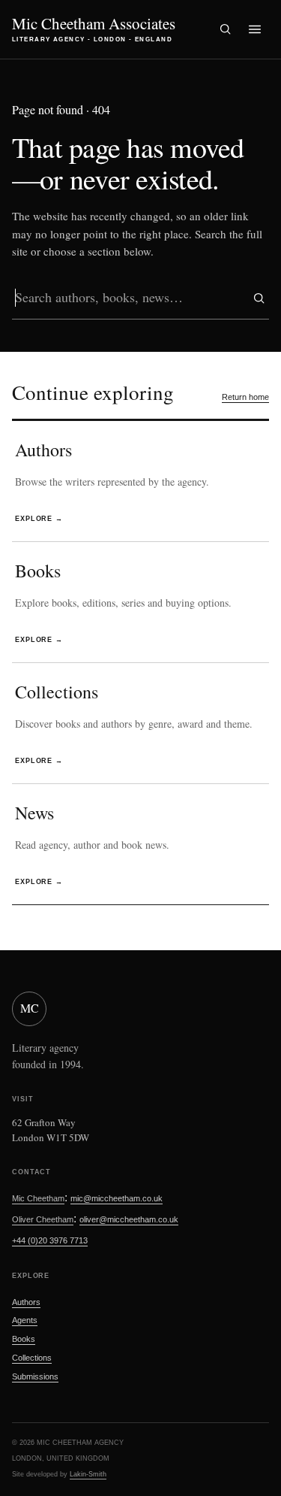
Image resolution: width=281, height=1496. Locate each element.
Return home (245, 396)
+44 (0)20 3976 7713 (50, 1240)
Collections (32, 1357)
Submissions (35, 1376)
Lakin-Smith (88, 1474)
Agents (24, 1320)
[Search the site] (225, 29)
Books (23, 1338)
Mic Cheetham (38, 1198)
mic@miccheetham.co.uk (116, 1198)
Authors (26, 1302)
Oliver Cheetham (42, 1219)
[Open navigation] (255, 29)
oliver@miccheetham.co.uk (128, 1219)
